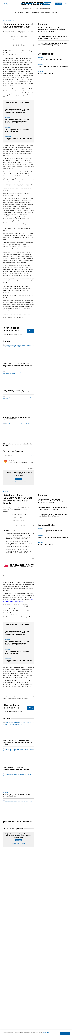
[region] (18, 462)
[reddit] (21, 45)
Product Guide (18, 12)
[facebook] (13, 45)
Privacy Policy (46, 1032)
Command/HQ (35, 12)
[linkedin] (16, 45)
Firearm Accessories (8, 20)
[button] (4, 4)
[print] (33, 45)
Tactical (55, 12)
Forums (27, 12)
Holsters (5, 491)
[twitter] (19, 45)
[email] (24, 45)
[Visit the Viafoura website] (31, 468)
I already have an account (19, 481)
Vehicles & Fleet (45, 12)
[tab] (8, 456)
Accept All (65, 1033)
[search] (7, 4)
